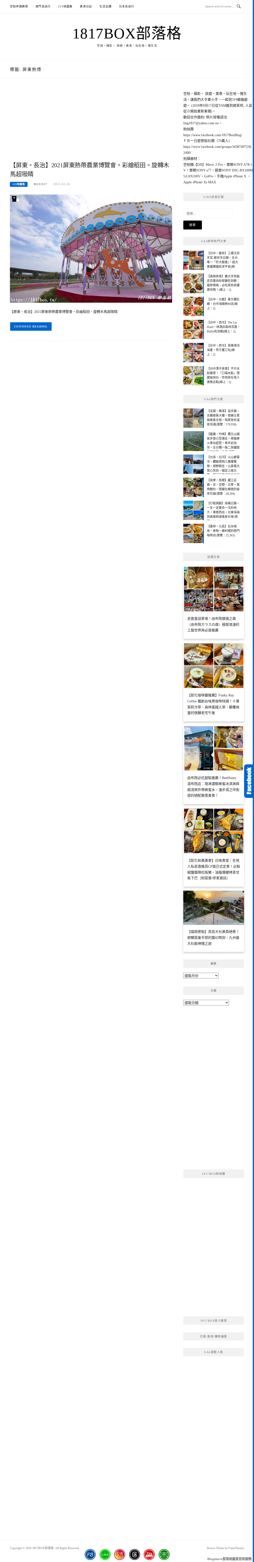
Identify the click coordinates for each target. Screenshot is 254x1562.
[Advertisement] (91, 125)
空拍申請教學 (19, 6)
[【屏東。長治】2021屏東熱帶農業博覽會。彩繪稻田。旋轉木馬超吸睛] (91, 248)
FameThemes (236, 1548)
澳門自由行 (43, 6)
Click (249, 781)
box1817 (40, 184)
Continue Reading (31, 326)
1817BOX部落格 (127, 33)
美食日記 (86, 6)
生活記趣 (105, 6)
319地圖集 (65, 6)
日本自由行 (126, 6)
